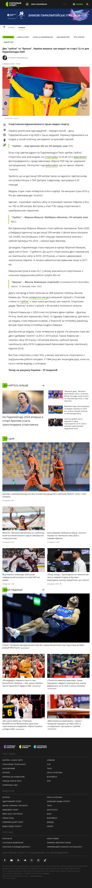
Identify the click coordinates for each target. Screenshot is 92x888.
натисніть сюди (36, 876)
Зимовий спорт (10, 810)
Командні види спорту (58, 801)
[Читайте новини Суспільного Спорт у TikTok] (45, 860)
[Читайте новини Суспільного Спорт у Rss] (18, 860)
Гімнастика (8, 818)
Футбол (6, 772)
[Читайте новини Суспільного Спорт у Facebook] (4, 860)
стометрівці (51, 156)
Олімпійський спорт (12, 822)
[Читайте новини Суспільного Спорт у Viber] (31, 860)
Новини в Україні (23, 37)
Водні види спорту (12, 826)
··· (64, 4)
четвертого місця (39, 297)
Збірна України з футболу (15, 805)
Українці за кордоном (13, 777)
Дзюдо (50, 822)
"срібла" (24, 301)
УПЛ (49, 764)
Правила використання (59, 842)
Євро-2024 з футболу (12, 814)
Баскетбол (52, 810)
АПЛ (49, 781)
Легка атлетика (79, 37)
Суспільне (45, 873)
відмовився (80, 156)
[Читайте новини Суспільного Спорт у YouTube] (11, 860)
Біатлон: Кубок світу (12, 760)
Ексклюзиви (8, 768)
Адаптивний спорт (63, 37)
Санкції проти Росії (12, 781)
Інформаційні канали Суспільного (64, 847)
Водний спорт (9, 42)
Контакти (7, 838)
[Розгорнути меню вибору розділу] (27, 4)
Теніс (49, 768)
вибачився (51, 165)
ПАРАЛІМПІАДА (8, 37)
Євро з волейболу (39, 4)
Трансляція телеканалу (14, 764)
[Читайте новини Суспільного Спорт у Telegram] (25, 860)
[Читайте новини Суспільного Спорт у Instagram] (38, 860)
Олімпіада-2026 (10, 785)
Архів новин (53, 838)
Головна (11, 27)
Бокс (49, 814)
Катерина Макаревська (18, 58)
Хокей (50, 826)
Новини (21, 27)
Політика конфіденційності (16, 847)
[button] (4, 125)
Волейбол (52, 777)
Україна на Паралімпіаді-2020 (43, 37)
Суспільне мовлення (12, 842)
